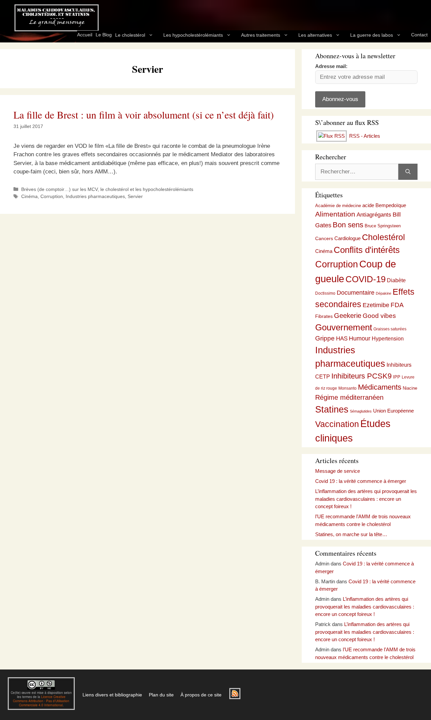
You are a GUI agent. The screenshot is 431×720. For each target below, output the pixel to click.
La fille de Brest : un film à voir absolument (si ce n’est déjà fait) (143, 114)
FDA (397, 304)
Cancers (324, 238)
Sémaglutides (361, 411)
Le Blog (104, 34)
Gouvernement (343, 327)
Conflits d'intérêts (367, 250)
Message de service (337, 471)
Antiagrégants (374, 214)
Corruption (51, 196)
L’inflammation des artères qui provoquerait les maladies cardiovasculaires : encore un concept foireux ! (366, 498)
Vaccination (337, 424)
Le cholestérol (130, 35)
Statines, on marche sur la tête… (351, 534)
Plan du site (161, 694)
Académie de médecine (338, 205)
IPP (396, 377)
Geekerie (347, 315)
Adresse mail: (331, 66)
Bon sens (348, 225)
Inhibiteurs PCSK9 (361, 376)
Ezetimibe (376, 304)
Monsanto (347, 388)
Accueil (84, 34)
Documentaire (355, 292)
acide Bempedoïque (384, 205)
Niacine (410, 388)
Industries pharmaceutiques (95, 196)
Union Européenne (393, 411)
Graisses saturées (389, 329)
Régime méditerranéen (349, 397)
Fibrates (324, 316)
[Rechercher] (408, 172)
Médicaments (379, 387)
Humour (359, 338)
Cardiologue (347, 238)
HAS (341, 338)
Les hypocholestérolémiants (193, 35)
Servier (135, 196)
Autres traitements (260, 35)
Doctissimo (325, 293)
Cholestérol (383, 237)
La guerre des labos (371, 35)
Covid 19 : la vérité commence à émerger (360, 481)
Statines (332, 409)
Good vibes (379, 315)
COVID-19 (365, 279)
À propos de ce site (201, 694)
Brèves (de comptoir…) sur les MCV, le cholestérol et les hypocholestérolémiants (107, 189)
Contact (419, 34)
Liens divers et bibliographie (112, 694)
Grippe (325, 338)
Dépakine (383, 293)
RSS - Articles (364, 136)
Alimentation (335, 214)
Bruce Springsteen (383, 225)
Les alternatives (315, 35)
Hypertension (388, 338)
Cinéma (29, 196)
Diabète (396, 280)
